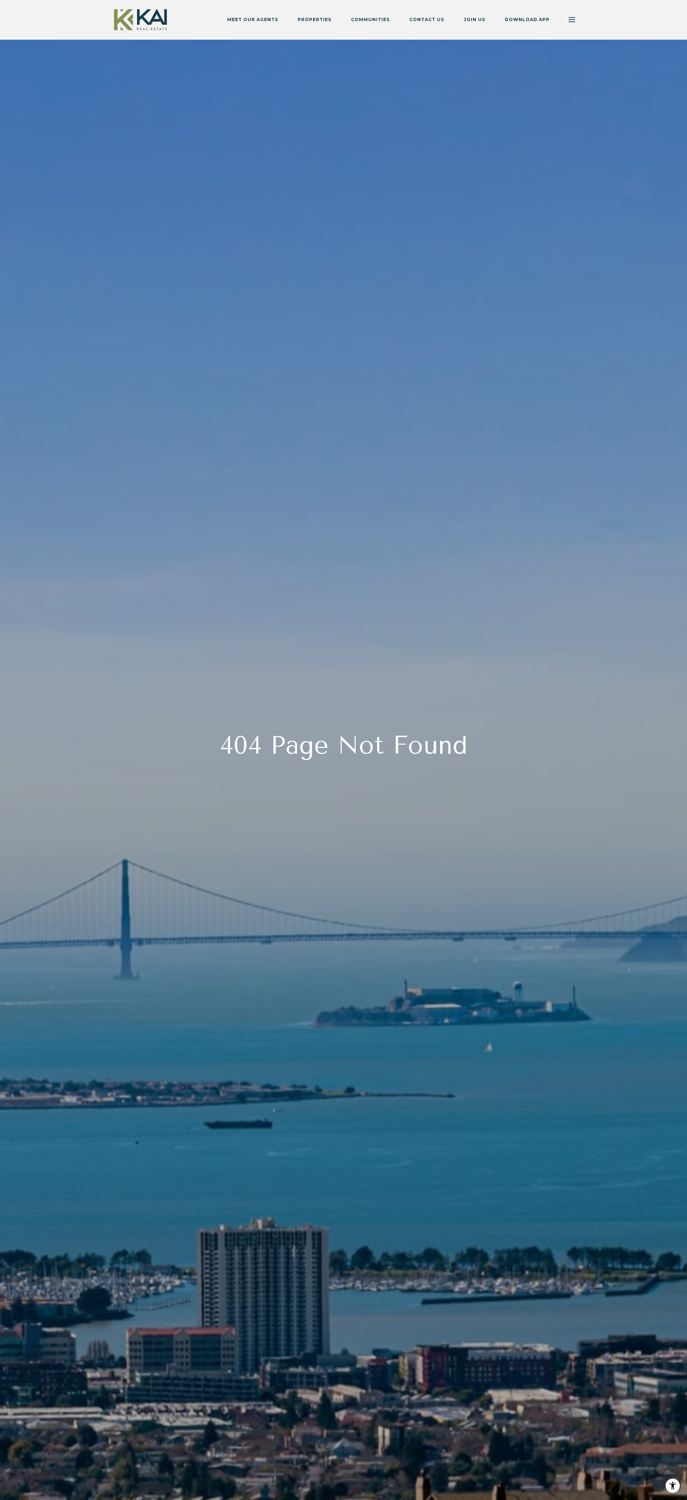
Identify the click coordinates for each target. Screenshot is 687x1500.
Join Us (474, 19)
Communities (370, 19)
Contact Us (426, 19)
